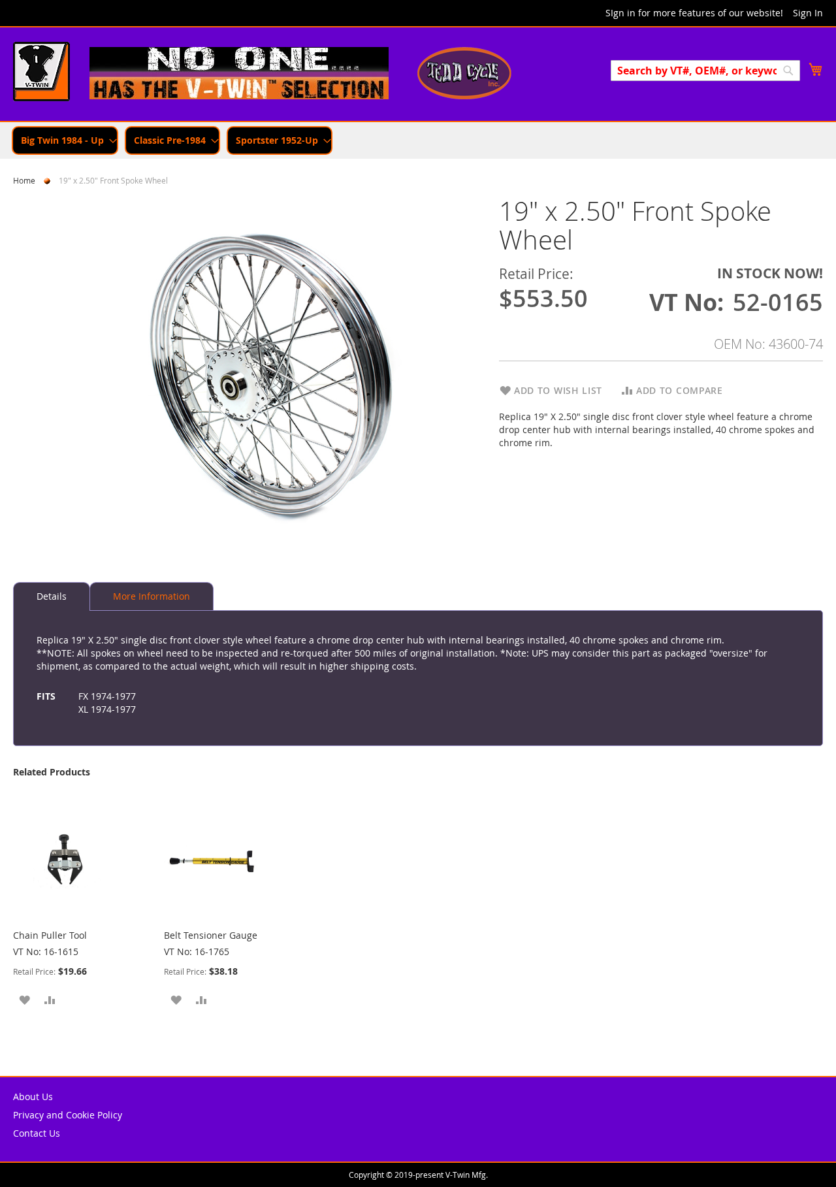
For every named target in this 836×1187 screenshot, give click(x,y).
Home (24, 180)
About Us (33, 1096)
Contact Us (36, 1133)
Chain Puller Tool (50, 935)
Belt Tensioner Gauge (210, 935)
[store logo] (41, 73)
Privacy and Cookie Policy (67, 1115)
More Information (151, 596)
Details (52, 596)
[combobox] (705, 70)
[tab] (51, 596)
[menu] (418, 140)
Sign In (808, 13)
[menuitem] (65, 140)
